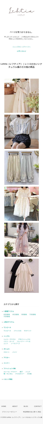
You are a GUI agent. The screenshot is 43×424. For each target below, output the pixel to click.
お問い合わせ (21, 51)
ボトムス (7, 349)
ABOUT (15, 406)
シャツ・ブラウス (10, 339)
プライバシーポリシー (9, 412)
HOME (3, 406)
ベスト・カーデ (9, 341)
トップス (7, 336)
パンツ (14, 352)
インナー (7, 363)
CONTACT (38, 406)
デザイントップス (24, 339)
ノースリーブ (15, 343)
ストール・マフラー (10, 371)
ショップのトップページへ (22, 47)
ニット (6, 343)
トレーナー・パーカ (23, 341)
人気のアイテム (9, 322)
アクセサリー (19, 374)
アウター (7, 357)
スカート (7, 352)
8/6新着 (24, 314)
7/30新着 (33, 314)
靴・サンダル (8, 374)
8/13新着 (16, 314)
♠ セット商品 (8, 379)
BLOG (26, 406)
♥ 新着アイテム (9, 311)
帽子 (21, 371)
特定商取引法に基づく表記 (32, 412)
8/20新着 (7, 314)
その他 (29, 374)
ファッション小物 (10, 368)
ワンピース (7, 327)
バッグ (28, 371)
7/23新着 (7, 316)
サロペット (28, 330)
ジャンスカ (17, 330)
